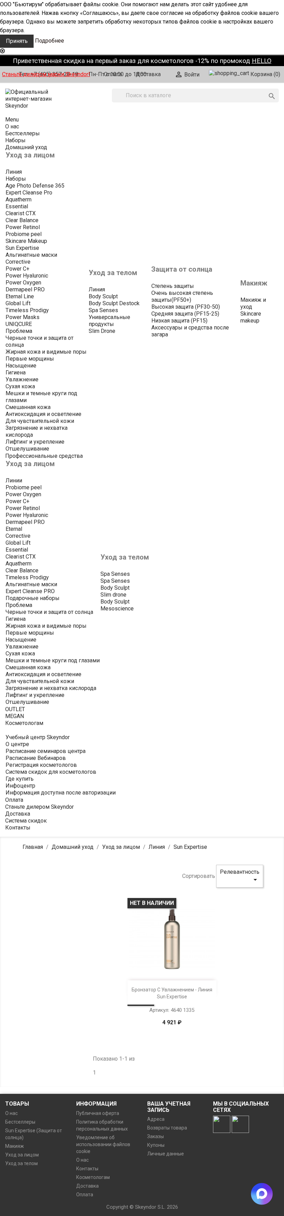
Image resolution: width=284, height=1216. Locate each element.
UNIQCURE (19, 324)
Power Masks (22, 317)
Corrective (18, 261)
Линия (14, 172)
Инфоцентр (20, 785)
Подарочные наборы (33, 598)
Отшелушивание (27, 448)
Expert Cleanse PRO (30, 591)
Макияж (14, 1146)
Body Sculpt (103, 296)
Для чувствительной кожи (40, 421)
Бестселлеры (20, 1122)
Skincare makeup (250, 317)
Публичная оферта (97, 1113)
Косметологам (93, 1177)
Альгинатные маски (31, 255)
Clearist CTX (21, 213)
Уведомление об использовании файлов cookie (103, 1144)
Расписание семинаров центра (46, 751)
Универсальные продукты (109, 320)
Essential (17, 206)
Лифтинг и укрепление (35, 441)
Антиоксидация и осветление (43, 414)
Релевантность (239, 876)
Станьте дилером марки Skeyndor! (46, 74)
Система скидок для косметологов (51, 772)
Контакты (87, 1168)
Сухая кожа (20, 386)
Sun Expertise (22, 248)
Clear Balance (22, 220)
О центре (17, 744)
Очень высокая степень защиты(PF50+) (182, 296)
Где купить (20, 778)
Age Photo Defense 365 (35, 185)
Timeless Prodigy (27, 310)
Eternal (14, 529)
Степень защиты (172, 286)
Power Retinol (23, 227)
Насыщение (21, 365)
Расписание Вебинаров (36, 758)
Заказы (155, 1136)
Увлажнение (22, 379)
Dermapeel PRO (25, 289)
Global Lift (18, 303)
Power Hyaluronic (27, 275)
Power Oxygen (23, 282)
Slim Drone (102, 331)
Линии (14, 480)
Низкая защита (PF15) (179, 320)
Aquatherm (19, 199)
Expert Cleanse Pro (29, 192)
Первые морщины (30, 358)
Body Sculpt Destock (114, 303)
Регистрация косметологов (41, 765)
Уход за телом (21, 1163)
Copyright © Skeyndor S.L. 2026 (142, 1207)
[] (265, 89)
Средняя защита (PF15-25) (185, 313)
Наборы (16, 178)
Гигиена (16, 372)
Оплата (113, 74)
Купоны (156, 1145)
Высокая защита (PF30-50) (185, 306)
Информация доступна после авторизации (61, 792)
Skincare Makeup (26, 241)
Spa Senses (103, 310)
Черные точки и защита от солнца (49, 612)
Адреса (156, 1119)
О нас (11, 1113)
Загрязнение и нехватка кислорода (51, 688)
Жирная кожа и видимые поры (46, 351)
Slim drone (113, 594)
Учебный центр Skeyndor (38, 737)
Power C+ (17, 268)
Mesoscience (117, 608)
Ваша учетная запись (168, 1106)
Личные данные (165, 1153)
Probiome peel (24, 234)
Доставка (148, 74)
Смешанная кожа (28, 407)
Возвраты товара (167, 1128)
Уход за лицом (22, 1155)
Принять (17, 41)
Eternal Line (20, 296)
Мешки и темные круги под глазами (53, 660)
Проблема (19, 331)
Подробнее (49, 40)
